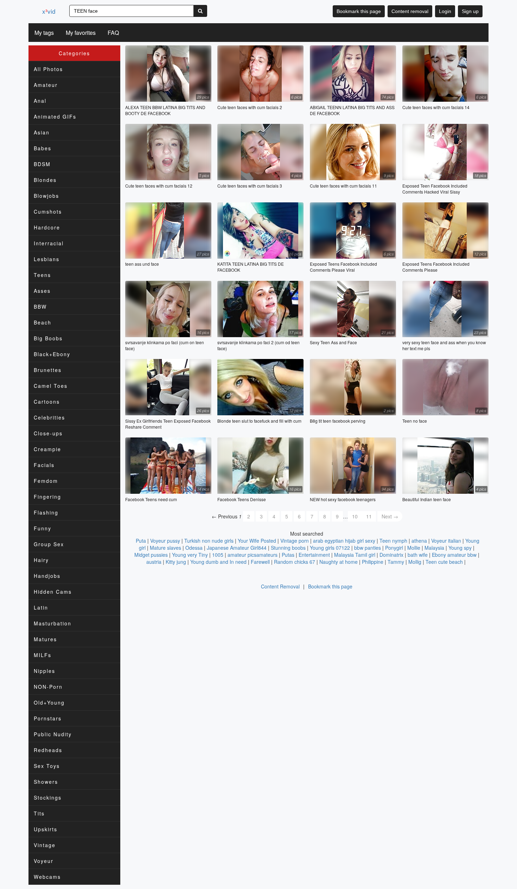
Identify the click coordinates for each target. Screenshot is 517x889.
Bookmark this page (359, 11)
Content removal (409, 11)
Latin (41, 607)
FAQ (113, 33)
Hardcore (47, 227)
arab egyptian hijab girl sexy (344, 540)
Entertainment (314, 554)
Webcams (47, 876)
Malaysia (434, 547)
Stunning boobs (288, 547)
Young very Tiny (190, 554)
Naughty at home (338, 561)
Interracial (49, 243)
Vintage (45, 845)
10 (355, 516)
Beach (42, 322)
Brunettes (48, 369)
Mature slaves (165, 547)
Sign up (470, 11)
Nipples (44, 670)
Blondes (45, 179)
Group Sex (49, 544)
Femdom (46, 480)
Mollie (413, 547)
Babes (42, 148)
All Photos (48, 68)
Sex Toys (47, 765)
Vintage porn (294, 540)
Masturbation (52, 623)
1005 (217, 554)
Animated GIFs (55, 116)
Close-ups (48, 433)
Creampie (47, 449)
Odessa (194, 547)
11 (369, 516)
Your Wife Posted (257, 540)
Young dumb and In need (218, 561)
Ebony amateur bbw (454, 554)
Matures (45, 639)
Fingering (47, 496)
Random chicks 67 (294, 561)
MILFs (42, 654)
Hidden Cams (53, 591)
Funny (42, 528)
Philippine (372, 561)
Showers (46, 781)
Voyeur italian (446, 540)
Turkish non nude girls (209, 540)
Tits (39, 813)
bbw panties (367, 547)
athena (419, 540)
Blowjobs (46, 195)
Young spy (460, 547)
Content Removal (280, 586)
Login (445, 11)
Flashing (46, 512)
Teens (42, 274)
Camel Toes (51, 385)
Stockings (48, 797)
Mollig (414, 561)
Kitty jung (176, 561)
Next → (390, 516)
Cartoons (47, 401)
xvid (48, 11)
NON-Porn (48, 686)
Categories (74, 53)
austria (153, 561)
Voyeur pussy (165, 540)
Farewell (260, 561)
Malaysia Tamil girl (354, 554)
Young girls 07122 (330, 547)
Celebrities (49, 417)
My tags (44, 33)
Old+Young (49, 702)
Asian (42, 132)
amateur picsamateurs (252, 554)
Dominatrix (391, 554)
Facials (44, 464)
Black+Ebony (52, 354)
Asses (42, 290)
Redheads (48, 750)
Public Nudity (53, 734)
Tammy (396, 561)
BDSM (42, 164)
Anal (40, 100)
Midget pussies (151, 554)
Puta (141, 540)
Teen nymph (393, 540)
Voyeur (43, 860)
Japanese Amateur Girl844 (237, 547)
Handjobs (47, 575)
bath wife (418, 554)
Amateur (46, 84)
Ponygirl (394, 547)
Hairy (41, 559)
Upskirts (45, 829)
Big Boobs (48, 338)
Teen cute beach (444, 561)
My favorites (81, 33)
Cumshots (48, 211)
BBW (40, 306)
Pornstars (48, 718)
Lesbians (46, 259)
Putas (288, 554)
